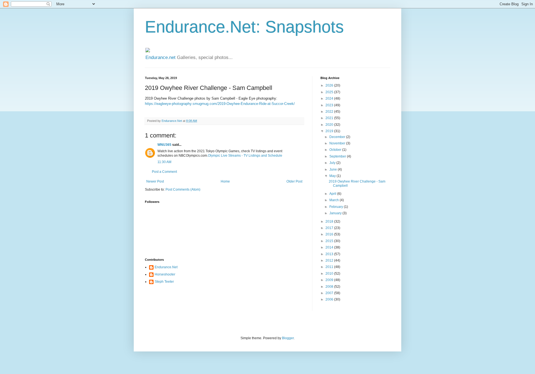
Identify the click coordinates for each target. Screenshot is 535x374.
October (335, 150)
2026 (329, 85)
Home (225, 181)
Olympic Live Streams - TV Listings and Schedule (245, 156)
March (334, 200)
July (332, 163)
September (338, 156)
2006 (329, 299)
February (336, 207)
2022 (329, 112)
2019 (329, 131)
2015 (329, 241)
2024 (329, 98)
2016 (329, 234)
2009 (329, 280)
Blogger (288, 338)
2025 (329, 92)
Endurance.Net (166, 267)
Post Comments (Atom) (183, 189)
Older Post (294, 181)
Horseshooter (165, 274)
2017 (329, 228)
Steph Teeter (164, 282)
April (333, 194)
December (337, 137)
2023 (329, 105)
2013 (329, 254)
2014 (329, 247)
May (333, 176)
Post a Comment (164, 172)
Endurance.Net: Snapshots (244, 27)
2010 (329, 273)
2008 (329, 287)
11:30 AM (164, 162)
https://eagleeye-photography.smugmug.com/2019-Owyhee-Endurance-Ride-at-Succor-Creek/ (220, 104)
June (333, 169)
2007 (329, 293)
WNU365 (164, 145)
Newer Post (155, 181)
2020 (329, 125)
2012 (329, 260)
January (335, 213)
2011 (329, 267)
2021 (329, 118)
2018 (329, 221)
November (337, 143)
